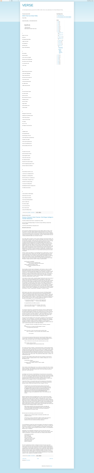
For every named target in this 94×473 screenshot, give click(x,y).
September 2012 (60, 38)
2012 (58, 31)
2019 (58, 22)
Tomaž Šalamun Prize (60, 15)
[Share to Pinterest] (40, 212)
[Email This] (36, 212)
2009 (58, 57)
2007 (58, 60)
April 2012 (59, 42)
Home (38, 458)
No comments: (33, 212)
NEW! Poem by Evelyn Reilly (30, 15)
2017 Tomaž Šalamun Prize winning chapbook (64, 17)
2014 (58, 29)
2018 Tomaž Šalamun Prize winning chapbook (64, 16)
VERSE (27, 5)
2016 (58, 26)
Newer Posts (24, 458)
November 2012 (60, 34)
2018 (58, 24)
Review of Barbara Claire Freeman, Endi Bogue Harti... (60, 51)
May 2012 (59, 41)
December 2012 (60, 32)
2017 (58, 25)
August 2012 (60, 40)
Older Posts (51, 458)
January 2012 (60, 45)
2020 (58, 21)
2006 (58, 61)
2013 (58, 30)
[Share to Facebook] (39, 212)
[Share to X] (38, 212)
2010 (58, 56)
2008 (58, 58)
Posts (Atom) (28, 460)
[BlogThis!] (37, 212)
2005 (58, 62)
